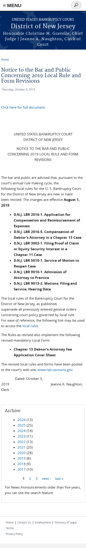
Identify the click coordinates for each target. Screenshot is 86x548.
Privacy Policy (14, 534)
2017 (21, 469)
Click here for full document (23, 107)
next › (46, 478)
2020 (21, 452)
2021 (21, 447)
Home (5, 59)
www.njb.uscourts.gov (55, 369)
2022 (21, 441)
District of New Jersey (43, 26)
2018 (21, 463)
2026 (21, 419)
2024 (21, 430)
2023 (21, 436)
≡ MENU (12, 5)
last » (59, 478)
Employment (43, 522)
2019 (21, 458)
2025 (21, 425)
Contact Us (24, 522)
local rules (30, 325)
